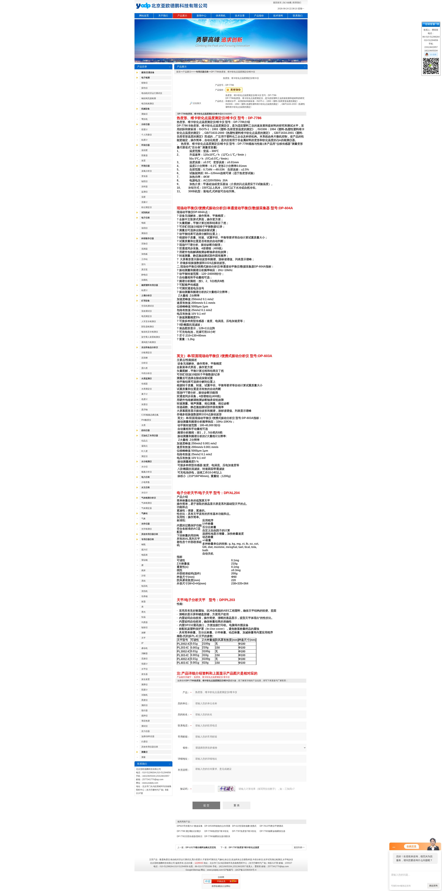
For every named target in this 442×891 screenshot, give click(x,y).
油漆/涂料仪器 (147, 736)
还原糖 (144, 358)
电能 (143, 223)
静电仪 (144, 275)
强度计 (144, 664)
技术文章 (240, 15)
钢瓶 (143, 544)
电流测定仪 (146, 316)
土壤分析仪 (146, 295)
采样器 (144, 186)
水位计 (144, 492)
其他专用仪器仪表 (149, 534)
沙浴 (143, 575)
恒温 (143, 617)
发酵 (143, 632)
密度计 (144, 129)
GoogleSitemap (193, 870)
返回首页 (277, 2)
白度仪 (144, 741)
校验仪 (144, 83)
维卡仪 (226, 677)
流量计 (144, 202)
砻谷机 (144, 648)
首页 (178, 72)
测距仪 (144, 705)
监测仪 (144, 192)
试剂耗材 (145, 212)
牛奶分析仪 (146, 373)
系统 (143, 581)
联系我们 (297, 2)
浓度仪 (144, 404)
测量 (143, 757)
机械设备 (145, 109)
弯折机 (144, 119)
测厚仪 (144, 684)
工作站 (144, 259)
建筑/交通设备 (147, 72)
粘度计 (144, 140)
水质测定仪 (146, 389)
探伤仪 (144, 88)
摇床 (143, 570)
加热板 (144, 254)
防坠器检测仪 (147, 326)
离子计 (144, 394)
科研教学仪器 (147, 238)
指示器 (144, 710)
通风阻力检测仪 (148, 342)
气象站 (144, 513)
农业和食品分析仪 (149, 347)
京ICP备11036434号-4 (245, 870)
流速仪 (144, 658)
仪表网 (221, 877)
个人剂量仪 (146, 134)
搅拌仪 (144, 715)
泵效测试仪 (146, 311)
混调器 (144, 249)
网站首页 (144, 15)
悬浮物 (144, 409)
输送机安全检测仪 (149, 332)
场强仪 (144, 228)
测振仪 (144, 114)
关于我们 (163, 15)
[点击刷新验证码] (226, 789)
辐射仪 (144, 627)
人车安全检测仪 (148, 321)
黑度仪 (144, 700)
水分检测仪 (146, 461)
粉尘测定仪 (146, 207)
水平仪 (144, 669)
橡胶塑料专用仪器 (149, 285)
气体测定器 (146, 508)
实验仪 (144, 243)
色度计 (144, 399)
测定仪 (144, 456)
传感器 (144, 383)
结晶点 (144, 441)
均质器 (144, 622)
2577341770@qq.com (152, 779)
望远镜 (144, 560)
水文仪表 (145, 487)
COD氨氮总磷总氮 (149, 415)
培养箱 (144, 596)
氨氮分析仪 (146, 472)
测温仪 (144, 233)
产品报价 (259, 15)
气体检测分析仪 (148, 498)
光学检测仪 (146, 529)
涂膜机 (144, 280)
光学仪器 (145, 524)
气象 (143, 518)
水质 (143, 425)
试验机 (144, 695)
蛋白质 (144, 368)
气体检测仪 (146, 503)
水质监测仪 (146, 378)
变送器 (144, 176)
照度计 (144, 690)
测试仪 (144, 726)
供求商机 (220, 15)
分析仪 (144, 363)
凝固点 (144, 446)
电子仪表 (145, 217)
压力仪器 (145, 731)
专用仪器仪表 (147, 539)
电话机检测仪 (147, 103)
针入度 (144, 451)
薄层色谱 (145, 721)
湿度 (143, 197)
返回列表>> (299, 847)
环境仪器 (145, 166)
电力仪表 (145, 477)
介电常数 (145, 482)
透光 (143, 612)
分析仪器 (145, 124)
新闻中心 (201, 15)
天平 (143, 638)
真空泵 (144, 269)
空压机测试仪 (147, 306)
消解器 (144, 653)
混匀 (143, 264)
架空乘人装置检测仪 (150, 337)
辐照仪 (144, 181)
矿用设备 (145, 300)
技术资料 (278, 15)
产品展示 (182, 15)
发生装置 (145, 679)
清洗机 (144, 591)
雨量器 (144, 155)
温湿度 (144, 150)
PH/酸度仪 (146, 420)
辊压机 (144, 586)
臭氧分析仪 (146, 171)
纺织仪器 (145, 430)
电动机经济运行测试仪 (151, 93)
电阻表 (144, 555)
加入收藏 (287, 2)
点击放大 (196, 103)
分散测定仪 (146, 352)
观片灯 (144, 549)
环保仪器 (145, 145)
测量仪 (144, 752)
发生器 (144, 674)
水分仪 (144, 466)
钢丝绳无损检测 (148, 98)
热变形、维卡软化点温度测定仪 (208, 677)
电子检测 (145, 77)
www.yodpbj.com (150, 783)
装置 (143, 160)
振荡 (143, 601)
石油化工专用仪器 (149, 435)
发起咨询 (433, 885)
